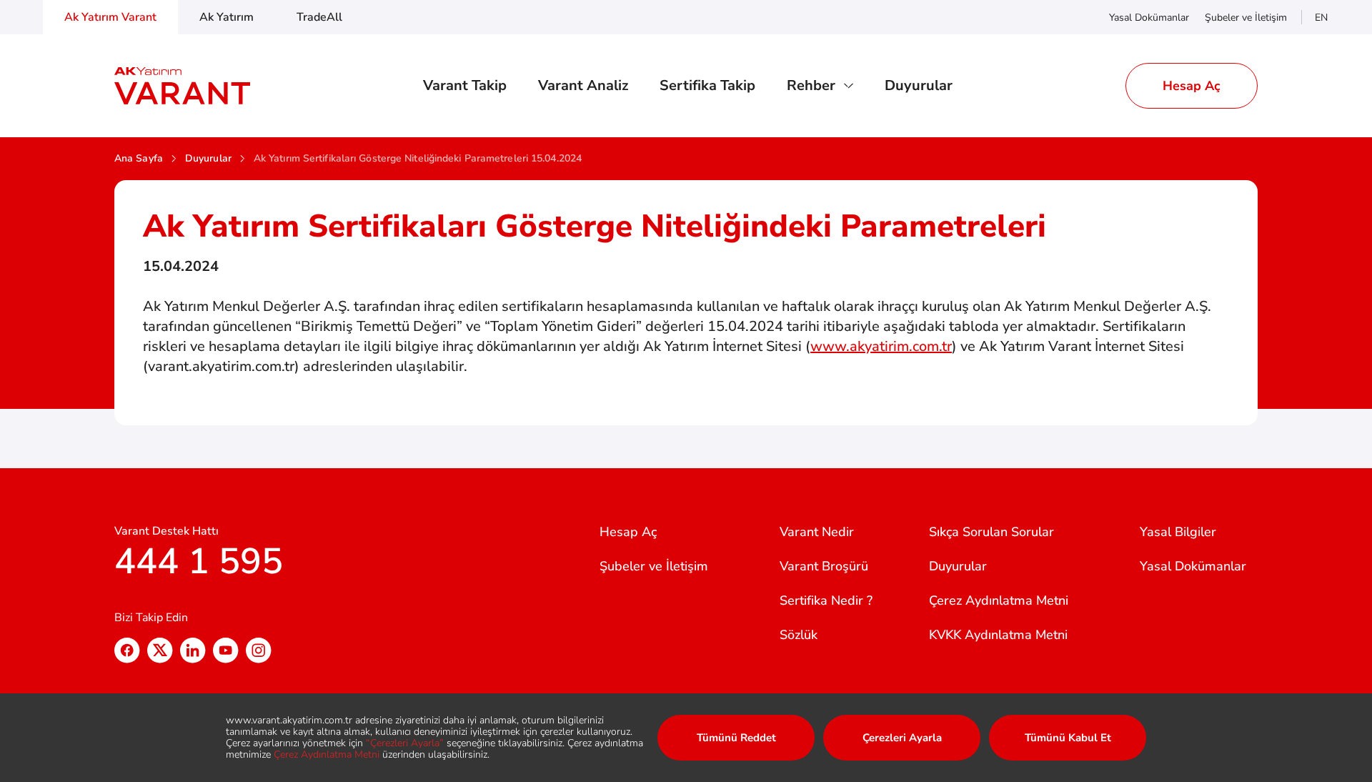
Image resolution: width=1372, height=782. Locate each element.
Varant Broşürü (824, 566)
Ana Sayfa (138, 159)
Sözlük (798, 634)
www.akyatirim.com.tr (881, 346)
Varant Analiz (583, 86)
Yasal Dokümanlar (1149, 17)
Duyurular (919, 86)
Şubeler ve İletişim (1246, 17)
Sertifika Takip (707, 86)
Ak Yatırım (226, 17)
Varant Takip (465, 86)
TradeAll (319, 17)
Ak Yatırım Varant (110, 17)
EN (1321, 17)
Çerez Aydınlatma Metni (998, 600)
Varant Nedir (817, 531)
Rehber (811, 86)
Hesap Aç (628, 531)
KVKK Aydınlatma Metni (998, 634)
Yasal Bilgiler (1178, 531)
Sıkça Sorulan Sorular (991, 531)
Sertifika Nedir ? (826, 600)
